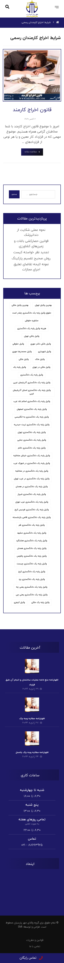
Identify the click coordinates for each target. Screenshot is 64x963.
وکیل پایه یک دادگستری (31, 374)
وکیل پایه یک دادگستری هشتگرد (31, 540)
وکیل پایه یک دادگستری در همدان (32, 486)
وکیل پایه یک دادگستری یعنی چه (31, 587)
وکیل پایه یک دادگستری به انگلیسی (32, 417)
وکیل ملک (40, 359)
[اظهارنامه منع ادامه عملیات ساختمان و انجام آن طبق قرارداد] (32, 666)
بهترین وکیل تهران (43, 305)
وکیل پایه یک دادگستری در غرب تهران (31, 478)
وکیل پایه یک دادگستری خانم (32, 447)
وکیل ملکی (24, 359)
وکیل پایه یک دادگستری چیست (32, 563)
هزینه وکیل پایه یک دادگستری (31, 328)
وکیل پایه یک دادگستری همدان (31, 548)
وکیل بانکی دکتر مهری (40, 343)
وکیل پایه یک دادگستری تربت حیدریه (31, 424)
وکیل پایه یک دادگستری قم (32, 525)
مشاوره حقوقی (31, 320)
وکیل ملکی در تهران (41, 367)
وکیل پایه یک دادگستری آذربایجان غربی (31, 382)
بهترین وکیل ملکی (20, 305)
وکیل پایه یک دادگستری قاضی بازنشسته (32, 517)
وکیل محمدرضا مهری (22, 351)
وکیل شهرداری (44, 351)
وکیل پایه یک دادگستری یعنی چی (31, 594)
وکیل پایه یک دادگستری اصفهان (32, 409)
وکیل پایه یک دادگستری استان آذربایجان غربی (32, 392)
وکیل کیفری (19, 602)
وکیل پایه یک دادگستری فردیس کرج (32, 509)
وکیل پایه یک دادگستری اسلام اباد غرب (31, 401)
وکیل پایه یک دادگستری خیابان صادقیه (31, 455)
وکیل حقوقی (18, 343)
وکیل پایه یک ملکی (40, 602)
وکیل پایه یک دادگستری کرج (31, 571)
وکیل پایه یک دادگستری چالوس (32, 556)
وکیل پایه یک (19, 367)
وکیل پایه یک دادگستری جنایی (31, 440)
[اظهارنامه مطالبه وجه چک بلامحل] (32, 738)
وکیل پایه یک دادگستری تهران (32, 432)
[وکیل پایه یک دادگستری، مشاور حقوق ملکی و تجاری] (32, 8)
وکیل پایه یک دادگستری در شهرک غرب (31, 463)
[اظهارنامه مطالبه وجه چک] (32, 704)
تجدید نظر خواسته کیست (31, 252)
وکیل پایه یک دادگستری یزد (32, 579)
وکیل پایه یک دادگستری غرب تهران (31, 502)
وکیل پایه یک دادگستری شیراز (32, 494)
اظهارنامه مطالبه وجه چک (32, 718)
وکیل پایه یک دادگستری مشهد (31, 533)
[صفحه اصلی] (57, 22)
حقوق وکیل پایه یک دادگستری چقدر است (31, 313)
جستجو (14, 194)
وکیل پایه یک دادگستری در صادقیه (31, 471)
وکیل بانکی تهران (31, 336)
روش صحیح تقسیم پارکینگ (31, 258)
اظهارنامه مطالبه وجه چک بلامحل (32, 752)
